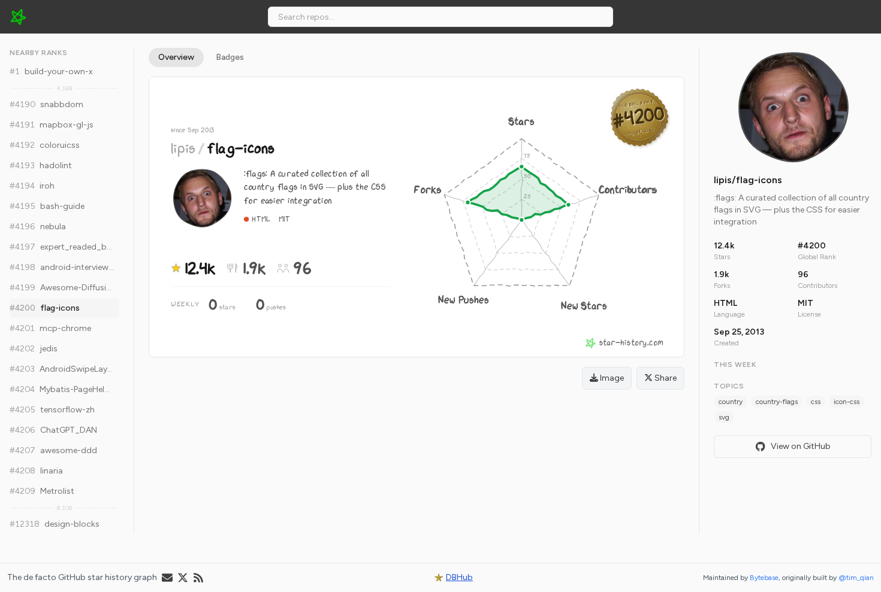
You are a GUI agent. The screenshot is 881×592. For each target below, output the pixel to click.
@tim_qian (856, 577)
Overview (176, 57)
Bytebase (764, 577)
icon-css (846, 401)
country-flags (777, 401)
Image (611, 378)
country (731, 401)
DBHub (459, 577)
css (815, 401)
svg (724, 417)
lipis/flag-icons (748, 180)
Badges (230, 57)
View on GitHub (801, 446)
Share (665, 378)
